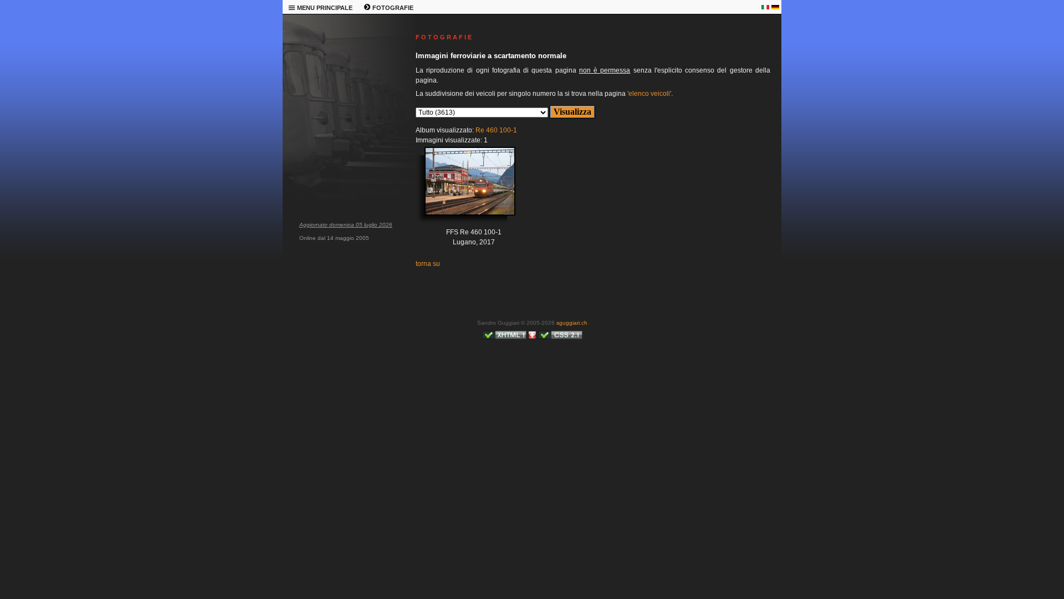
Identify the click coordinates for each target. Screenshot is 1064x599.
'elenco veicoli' (649, 94)
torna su (428, 264)
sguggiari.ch (571, 323)
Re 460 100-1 (496, 130)
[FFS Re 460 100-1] (461, 189)
